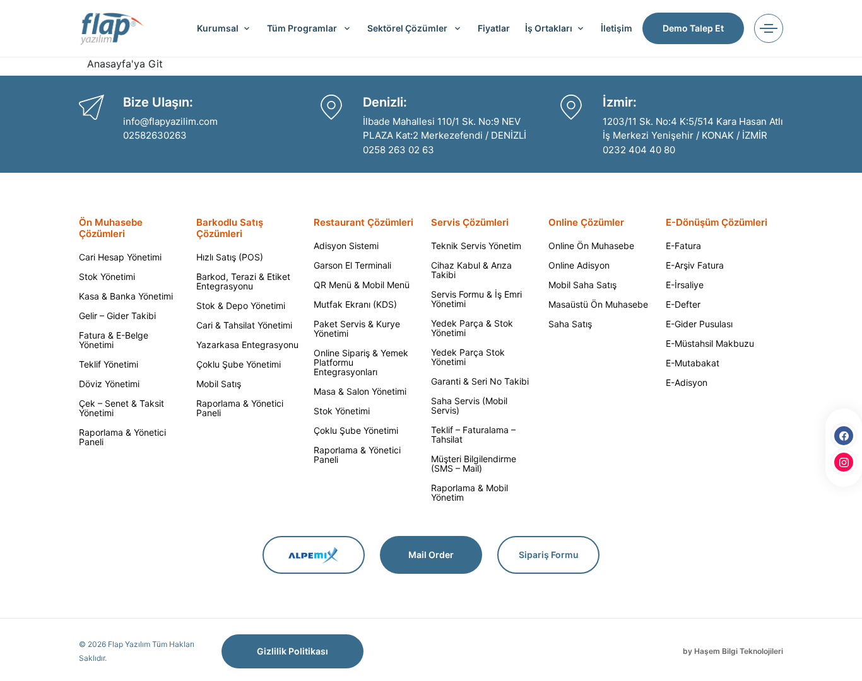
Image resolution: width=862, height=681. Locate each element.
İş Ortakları (548, 28)
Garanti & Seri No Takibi (480, 381)
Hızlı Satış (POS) (229, 257)
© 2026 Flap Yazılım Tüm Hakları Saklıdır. (136, 651)
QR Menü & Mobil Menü (362, 284)
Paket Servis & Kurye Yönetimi (357, 328)
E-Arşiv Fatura (695, 265)
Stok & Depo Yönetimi (240, 305)
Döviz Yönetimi (109, 383)
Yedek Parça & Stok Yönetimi (472, 328)
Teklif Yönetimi (108, 364)
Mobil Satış (218, 383)
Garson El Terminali (352, 265)
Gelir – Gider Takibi (117, 315)
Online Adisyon (579, 265)
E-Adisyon (686, 382)
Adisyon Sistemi (346, 245)
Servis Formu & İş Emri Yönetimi (476, 299)
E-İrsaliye (685, 284)
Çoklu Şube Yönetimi (238, 364)
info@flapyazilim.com (170, 121)
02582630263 (155, 135)
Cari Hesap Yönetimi (120, 257)
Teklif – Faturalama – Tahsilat (473, 434)
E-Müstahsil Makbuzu (710, 343)
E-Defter (683, 304)
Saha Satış (570, 323)
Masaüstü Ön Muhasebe (598, 304)
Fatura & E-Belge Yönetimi (113, 340)
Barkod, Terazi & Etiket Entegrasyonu (243, 281)
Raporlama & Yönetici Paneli (122, 437)
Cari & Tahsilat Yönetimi (244, 325)
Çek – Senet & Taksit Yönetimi (121, 408)
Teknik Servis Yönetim (476, 245)
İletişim (616, 28)
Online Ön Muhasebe (591, 245)
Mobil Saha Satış (582, 284)
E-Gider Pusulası (699, 323)
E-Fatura (683, 245)
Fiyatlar (494, 28)
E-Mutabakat (692, 363)
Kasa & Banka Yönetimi (126, 296)
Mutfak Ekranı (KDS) (355, 304)
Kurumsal (218, 28)
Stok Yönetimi (107, 276)
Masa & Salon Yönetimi (360, 391)
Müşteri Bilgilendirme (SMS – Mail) (473, 463)
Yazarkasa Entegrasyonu (247, 344)
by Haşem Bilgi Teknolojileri (733, 651)
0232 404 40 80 (639, 150)
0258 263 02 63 (398, 150)
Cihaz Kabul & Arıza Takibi (471, 270)
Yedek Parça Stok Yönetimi (468, 357)
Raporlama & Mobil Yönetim (469, 492)
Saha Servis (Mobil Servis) (469, 405)
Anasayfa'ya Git (125, 63)
